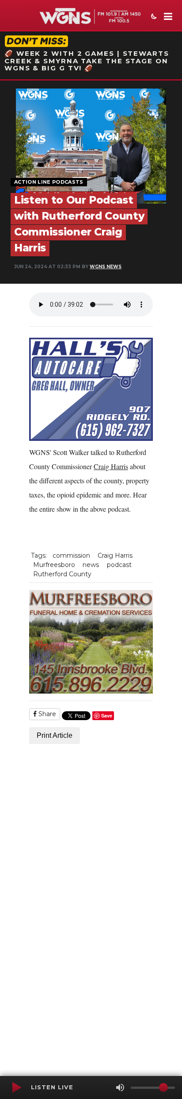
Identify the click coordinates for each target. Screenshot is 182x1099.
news (91, 565)
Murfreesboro (54, 565)
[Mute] (120, 1087)
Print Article (54, 735)
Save (106, 715)
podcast (119, 565)
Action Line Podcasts (48, 182)
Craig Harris (111, 466)
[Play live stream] (16, 1087)
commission (71, 555)
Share (46, 714)
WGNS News (105, 267)
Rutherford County (62, 574)
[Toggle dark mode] (152, 17)
